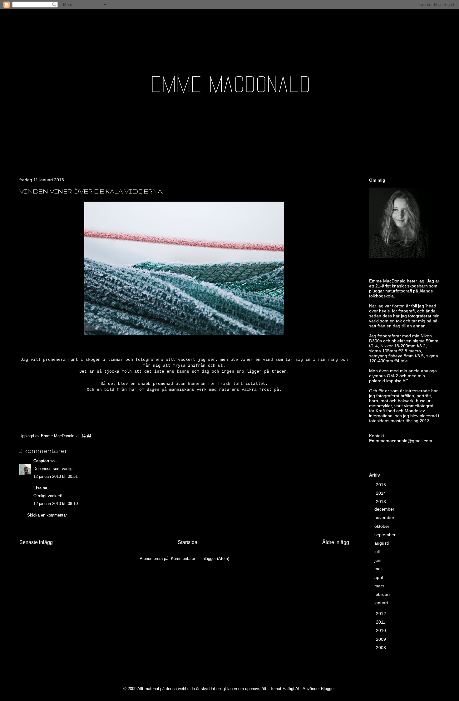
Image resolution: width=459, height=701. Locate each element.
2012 (381, 613)
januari (381, 602)
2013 (381, 501)
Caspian (41, 460)
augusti (382, 543)
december (385, 509)
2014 (381, 493)
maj (378, 568)
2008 (381, 647)
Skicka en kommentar (47, 515)
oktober (382, 526)
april (379, 577)
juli (377, 551)
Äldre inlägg (335, 542)
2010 (381, 630)
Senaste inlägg (36, 542)
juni (378, 560)
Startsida (187, 542)
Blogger (327, 688)
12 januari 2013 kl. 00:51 (55, 476)
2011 (381, 622)
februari (382, 594)
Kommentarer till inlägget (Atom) (200, 558)
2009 (381, 639)
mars (380, 585)
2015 (381, 484)
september (385, 534)
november (385, 517)
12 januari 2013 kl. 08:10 (55, 503)
